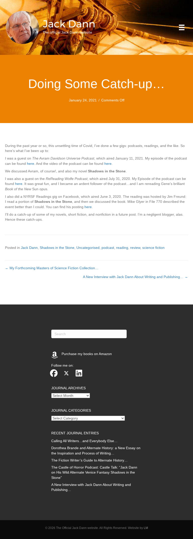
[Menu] (181, 27)
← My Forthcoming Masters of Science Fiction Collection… (52, 268)
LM (146, 528)
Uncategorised (88, 248)
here (30, 164)
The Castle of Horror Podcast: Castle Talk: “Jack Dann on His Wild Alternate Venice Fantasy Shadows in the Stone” (94, 472)
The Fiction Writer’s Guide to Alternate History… (89, 460)
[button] (53, 373)
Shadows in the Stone (57, 248)
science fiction (153, 248)
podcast (108, 248)
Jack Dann (29, 248)
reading (122, 248)
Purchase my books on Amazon (87, 354)
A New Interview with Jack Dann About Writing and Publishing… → (135, 277)
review (135, 248)
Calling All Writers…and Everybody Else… (84, 441)
